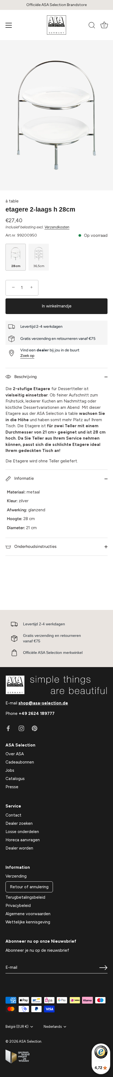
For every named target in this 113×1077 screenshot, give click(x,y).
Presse (11, 786)
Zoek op (27, 355)
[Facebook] (8, 727)
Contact (13, 815)
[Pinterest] (34, 727)
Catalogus (15, 778)
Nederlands (53, 1027)
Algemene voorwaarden (27, 913)
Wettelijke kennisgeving (27, 922)
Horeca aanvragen (22, 839)
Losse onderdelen (22, 831)
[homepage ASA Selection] (56, 25)
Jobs (9, 770)
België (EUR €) (17, 1027)
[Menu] (9, 25)
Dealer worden (19, 848)
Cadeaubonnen (19, 762)
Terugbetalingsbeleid (25, 897)
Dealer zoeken (19, 823)
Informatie (23, 478)
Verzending (16, 876)
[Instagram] (21, 727)
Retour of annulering (29, 886)
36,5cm (38, 266)
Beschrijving (25, 376)
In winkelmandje (57, 306)
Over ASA (14, 753)
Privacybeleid (18, 905)
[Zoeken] (92, 26)
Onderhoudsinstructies (34, 546)
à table (12, 201)
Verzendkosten (56, 227)
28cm (15, 266)
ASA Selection (30, 1041)
